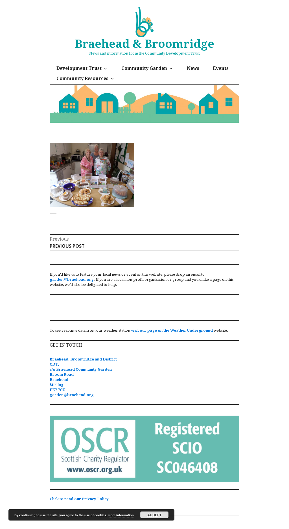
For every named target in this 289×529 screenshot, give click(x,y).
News (193, 68)
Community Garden (144, 68)
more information (121, 515)
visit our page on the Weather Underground (172, 330)
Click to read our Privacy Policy (79, 499)
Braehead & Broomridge (144, 44)
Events (221, 68)
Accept (154, 514)
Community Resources (82, 78)
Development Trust (79, 68)
